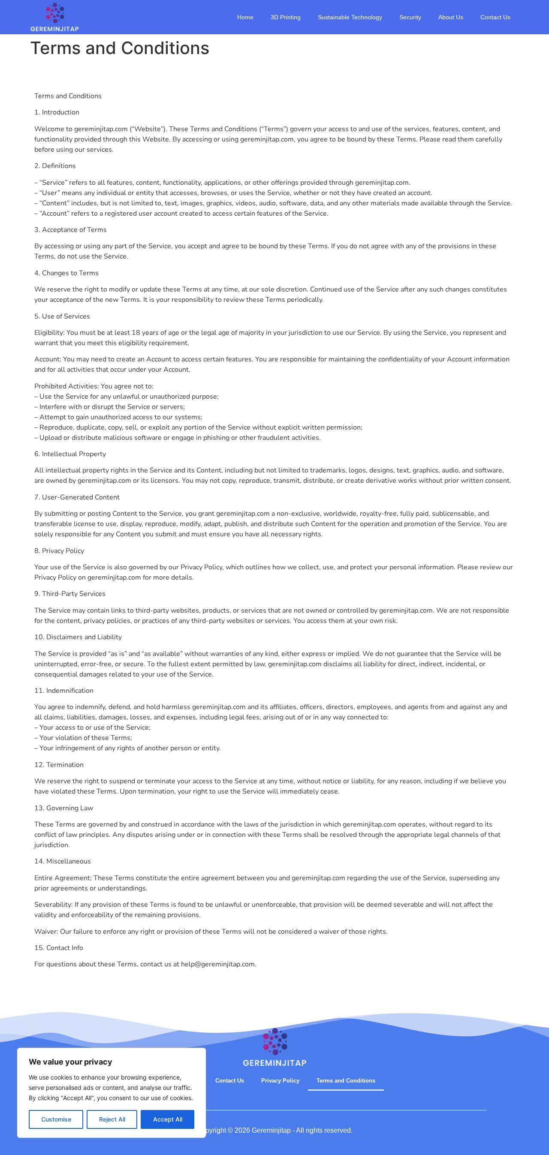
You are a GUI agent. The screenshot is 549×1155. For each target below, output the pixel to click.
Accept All (167, 1119)
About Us (450, 17)
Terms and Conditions (346, 1080)
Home (245, 17)
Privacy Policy (280, 1080)
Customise (56, 1119)
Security (410, 17)
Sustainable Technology (350, 17)
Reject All (112, 1119)
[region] (111, 1093)
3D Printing (286, 17)
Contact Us (495, 17)
